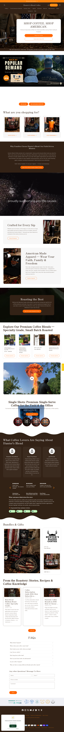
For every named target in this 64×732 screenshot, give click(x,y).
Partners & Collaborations (36, 715)
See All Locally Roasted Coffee (32, 311)
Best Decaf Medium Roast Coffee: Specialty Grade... (11, 603)
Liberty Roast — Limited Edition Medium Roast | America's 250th (22, 349)
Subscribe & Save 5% (39, 39)
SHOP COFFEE (11, 135)
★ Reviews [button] (62, 367)
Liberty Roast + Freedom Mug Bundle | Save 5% (9, 348)
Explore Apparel (31, 278)
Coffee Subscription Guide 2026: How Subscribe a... (31, 593)
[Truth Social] (39, 710)
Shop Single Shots (32, 414)
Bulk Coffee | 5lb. (38, 347)
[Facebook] (23, 710)
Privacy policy (37, 727)
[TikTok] (33, 710)
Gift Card (46, 546)
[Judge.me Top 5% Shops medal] (53, 702)
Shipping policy (51, 727)
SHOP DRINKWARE (51, 135)
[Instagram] (25, 710)
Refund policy (31, 727)
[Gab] (41, 710)
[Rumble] (36, 710)
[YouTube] (31, 710)
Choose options (10, 355)
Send (13, 692)
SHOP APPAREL (31, 135)
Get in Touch (45, 715)
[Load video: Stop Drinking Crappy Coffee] (32, 378)
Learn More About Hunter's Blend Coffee (32, 167)
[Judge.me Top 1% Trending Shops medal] (48, 702)
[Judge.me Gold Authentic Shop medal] (42, 702)
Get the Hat (23, 104)
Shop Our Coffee (39, 35)
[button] (4, 5)
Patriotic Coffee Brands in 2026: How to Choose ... (51, 602)
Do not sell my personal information (32, 717)
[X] (28, 710)
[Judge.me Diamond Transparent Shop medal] (26, 702)
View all (32, 630)
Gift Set (46, 572)
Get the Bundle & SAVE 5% (37, 104)
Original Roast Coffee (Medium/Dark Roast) (54, 348)
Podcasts (27, 715)
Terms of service (44, 727)
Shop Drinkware (13, 238)
